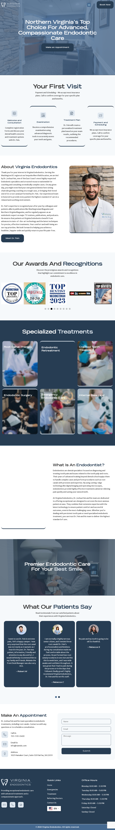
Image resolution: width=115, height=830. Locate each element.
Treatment (51, 794)
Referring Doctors (55, 798)
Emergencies (52, 789)
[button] (89, 5)
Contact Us (51, 803)
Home (49, 785)
